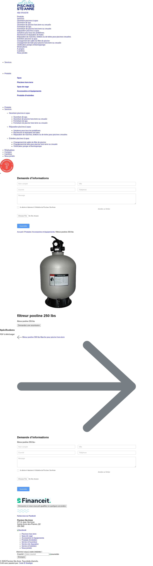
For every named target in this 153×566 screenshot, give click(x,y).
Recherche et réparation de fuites (30, 35)
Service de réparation (30, 544)
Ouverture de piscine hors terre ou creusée (34, 25)
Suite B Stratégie (26, 563)
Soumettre (23, 226)
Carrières (21, 51)
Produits (20, 17)
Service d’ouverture (29, 542)
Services (20, 19)
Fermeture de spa (24, 27)
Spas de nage (27, 536)
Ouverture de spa (24, 23)
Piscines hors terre (29, 534)
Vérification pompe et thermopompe (31, 45)
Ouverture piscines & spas (27, 21)
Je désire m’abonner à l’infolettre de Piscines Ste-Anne (37, 207)
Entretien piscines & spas (27, 39)
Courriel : (20, 554)
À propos (20, 49)
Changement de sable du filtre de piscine (33, 41)
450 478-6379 (22, 13)
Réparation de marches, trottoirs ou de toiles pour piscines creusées (44, 37)
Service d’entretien (29, 546)
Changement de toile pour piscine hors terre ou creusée (39, 43)
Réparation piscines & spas (28, 31)
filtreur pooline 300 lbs (31, 337)
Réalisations (22, 47)
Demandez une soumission (29, 325)
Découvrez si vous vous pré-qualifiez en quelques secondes (42, 506)
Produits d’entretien (29, 540)
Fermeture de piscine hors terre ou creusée (34, 29)
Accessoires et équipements (43, 232)
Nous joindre (22, 53)
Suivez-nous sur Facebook (26, 516)
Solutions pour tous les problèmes (30, 33)
